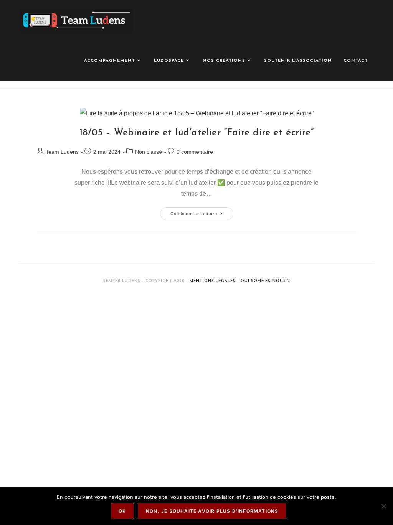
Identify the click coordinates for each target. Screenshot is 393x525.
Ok (122, 511)
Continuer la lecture (201, 211)
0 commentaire (195, 152)
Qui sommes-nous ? (265, 281)
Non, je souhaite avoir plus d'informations (212, 511)
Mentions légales (213, 281)
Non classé (148, 152)
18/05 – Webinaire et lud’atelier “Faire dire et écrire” (196, 133)
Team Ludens (62, 152)
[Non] (383, 506)
